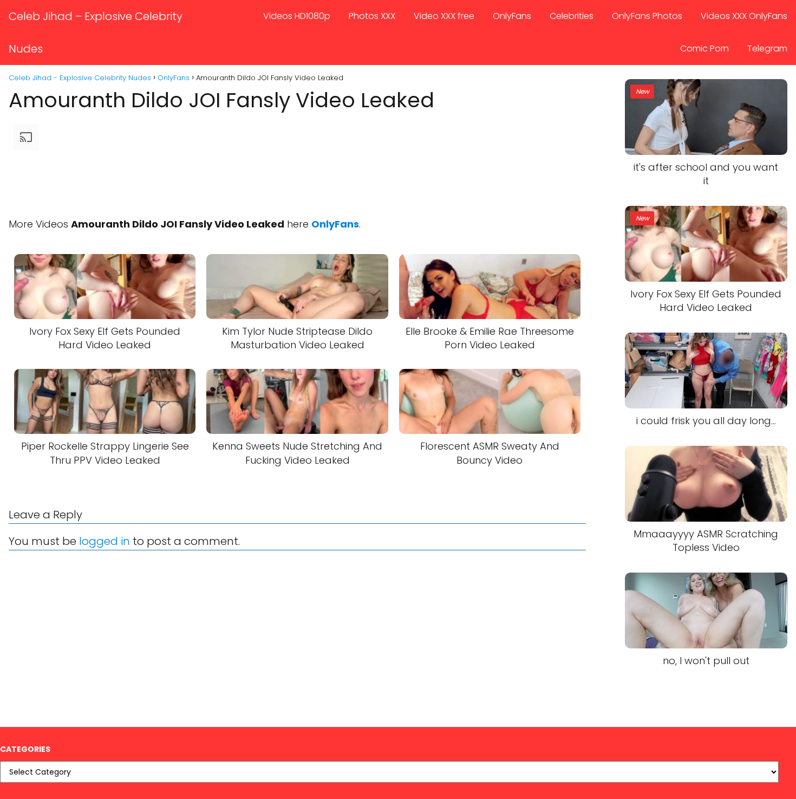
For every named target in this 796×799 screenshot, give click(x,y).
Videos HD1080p (296, 16)
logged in (104, 541)
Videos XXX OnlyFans (744, 16)
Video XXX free (444, 16)
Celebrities (571, 16)
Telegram (767, 48)
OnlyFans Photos (647, 16)
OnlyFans (512, 16)
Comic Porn (704, 48)
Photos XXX (372, 16)
